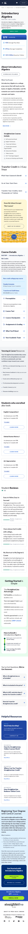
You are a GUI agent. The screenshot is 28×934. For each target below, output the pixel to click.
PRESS (13, 911)
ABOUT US (7, 911)
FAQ (5, 914)
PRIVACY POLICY (11, 914)
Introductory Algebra (21, 7)
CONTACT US (20, 914)
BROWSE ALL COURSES (14, 882)
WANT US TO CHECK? (14, 226)
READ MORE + (6, 126)
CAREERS (21, 911)
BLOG (16, 911)
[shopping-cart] (17, 3)
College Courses (9, 7)
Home (2, 7)
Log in (23, 2)
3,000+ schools (16, 621)
